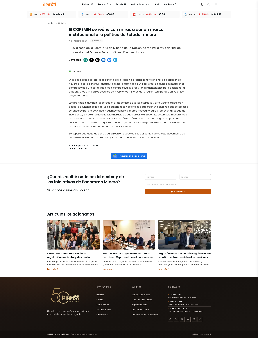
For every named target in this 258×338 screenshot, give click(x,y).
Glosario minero (103, 309)
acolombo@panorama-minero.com (183, 304)
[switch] (202, 4)
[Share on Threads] (97, 60)
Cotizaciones (102, 304)
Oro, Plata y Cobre (140, 309)
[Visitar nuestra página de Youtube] (188, 319)
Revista (99, 299)
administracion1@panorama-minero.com (185, 311)
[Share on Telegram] (115, 60)
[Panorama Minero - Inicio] (49, 4)
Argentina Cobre (139, 304)
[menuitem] (88, 4)
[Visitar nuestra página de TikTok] (200, 319)
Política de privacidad (201, 334)
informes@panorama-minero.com (182, 297)
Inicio (50, 23)
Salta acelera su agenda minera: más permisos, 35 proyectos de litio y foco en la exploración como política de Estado (128, 257)
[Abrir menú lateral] (216, 4)
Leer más (51, 269)
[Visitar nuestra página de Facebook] (170, 319)
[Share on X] (91, 60)
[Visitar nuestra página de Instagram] (182, 319)
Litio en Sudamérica (141, 294)
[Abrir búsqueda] (208, 4)
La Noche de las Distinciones (145, 314)
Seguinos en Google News (132, 156)
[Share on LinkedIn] (103, 60)
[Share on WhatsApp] (85, 60)
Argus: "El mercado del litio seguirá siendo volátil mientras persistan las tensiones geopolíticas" (184, 257)
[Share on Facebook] (109, 60)
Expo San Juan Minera (142, 299)
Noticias (100, 294)
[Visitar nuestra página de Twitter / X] (176, 319)
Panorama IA (102, 314)
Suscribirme (179, 191)
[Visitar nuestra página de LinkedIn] (194, 319)
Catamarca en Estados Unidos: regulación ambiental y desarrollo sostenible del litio (68, 257)
